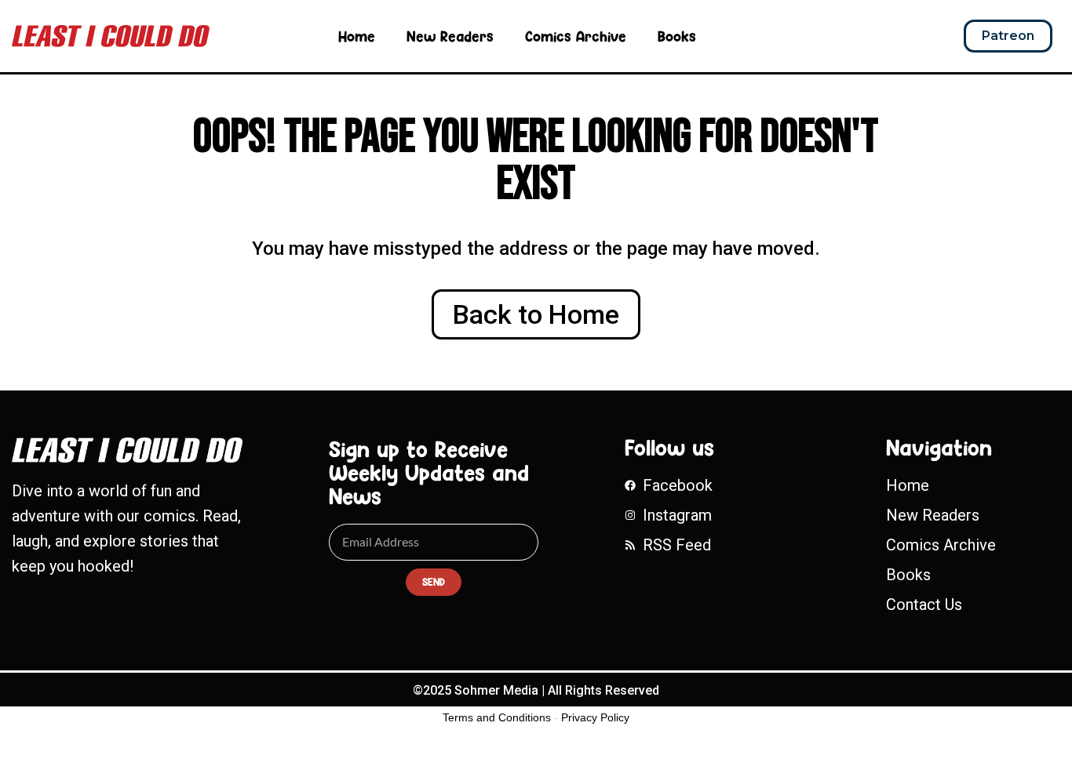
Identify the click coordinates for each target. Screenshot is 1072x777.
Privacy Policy (595, 717)
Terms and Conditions (497, 717)
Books (677, 36)
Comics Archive (575, 36)
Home (356, 36)
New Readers (450, 36)
